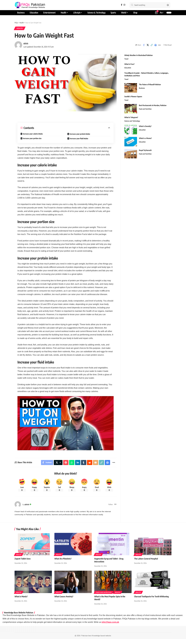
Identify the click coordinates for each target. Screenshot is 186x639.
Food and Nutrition (145, 109)
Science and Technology (132, 121)
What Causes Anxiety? (63, 596)
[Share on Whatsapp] (71, 462)
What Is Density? (145, 126)
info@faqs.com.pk (110, 622)
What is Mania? (21, 596)
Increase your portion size (32, 138)
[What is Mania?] (33, 582)
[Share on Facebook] (144, 45)
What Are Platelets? (62, 558)
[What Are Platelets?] (73, 544)
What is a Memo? (145, 138)
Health (20, 28)
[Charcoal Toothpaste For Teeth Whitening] (152, 582)
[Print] (155, 45)
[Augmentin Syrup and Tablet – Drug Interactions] (113, 544)
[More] (159, 45)
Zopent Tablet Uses (23, 558)
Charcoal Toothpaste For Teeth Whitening (151, 596)
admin (25, 43)
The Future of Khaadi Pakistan (150, 84)
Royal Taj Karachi (145, 150)
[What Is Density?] (130, 129)
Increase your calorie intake (33, 134)
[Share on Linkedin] (77, 462)
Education (127, 68)
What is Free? (129, 64)
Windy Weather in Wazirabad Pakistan (138, 55)
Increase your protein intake (80, 134)
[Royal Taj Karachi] (130, 153)
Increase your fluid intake (79, 138)
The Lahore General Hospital (146, 558)
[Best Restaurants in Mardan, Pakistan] (130, 108)
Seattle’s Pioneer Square (133, 96)
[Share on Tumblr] (83, 462)
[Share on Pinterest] (65, 462)
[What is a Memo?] (130, 141)
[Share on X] (147, 45)
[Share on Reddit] (89, 462)
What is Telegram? (131, 117)
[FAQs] (30, 5)
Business (142, 88)
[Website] (115, 504)
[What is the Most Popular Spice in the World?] (113, 582)
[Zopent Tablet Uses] (33, 544)
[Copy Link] (151, 45)
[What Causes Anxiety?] (73, 582)
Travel (126, 59)
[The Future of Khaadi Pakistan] (130, 88)
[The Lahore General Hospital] (152, 544)
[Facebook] (121, 5)
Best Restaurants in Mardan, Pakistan (152, 105)
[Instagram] (124, 5)
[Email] (95, 462)
